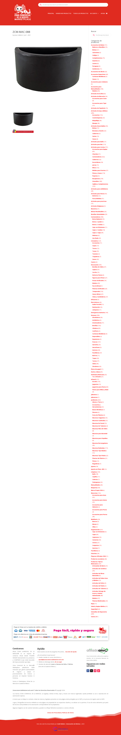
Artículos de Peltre (98, 583)
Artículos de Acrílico (97, 93)
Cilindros (95, 328)
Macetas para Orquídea (99, 438)
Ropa (92, 603)
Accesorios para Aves (99, 495)
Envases (93, 315)
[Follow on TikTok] (98, 670)
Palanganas (96, 482)
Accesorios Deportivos (98, 74)
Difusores (94, 299)
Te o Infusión (96, 376)
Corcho (94, 272)
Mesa (94, 167)
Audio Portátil (96, 304)
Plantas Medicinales (98, 601)
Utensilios (95, 181)
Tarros (94, 248)
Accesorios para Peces (99, 510)
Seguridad (94, 609)
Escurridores (96, 162)
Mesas (94, 524)
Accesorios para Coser (99, 98)
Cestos (94, 542)
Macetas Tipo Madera (99, 451)
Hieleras (95, 235)
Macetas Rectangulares (100, 443)
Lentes (94, 63)
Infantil (93, 379)
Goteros (95, 350)
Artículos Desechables (98, 126)
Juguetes (95, 384)
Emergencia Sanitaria (98, 312)
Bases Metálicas (97, 409)
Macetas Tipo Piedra (99, 455)
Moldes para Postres (99, 170)
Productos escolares (97, 559)
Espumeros (95, 339)
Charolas (95, 154)
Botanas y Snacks (98, 131)
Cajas (94, 534)
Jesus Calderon (18, 35)
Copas (94, 246)
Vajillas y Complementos (100, 184)
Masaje (94, 123)
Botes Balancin (97, 219)
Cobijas (94, 55)
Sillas (94, 527)
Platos (94, 461)
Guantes (95, 61)
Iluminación (96, 307)
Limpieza (94, 472)
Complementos (97, 58)
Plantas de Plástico (98, 458)
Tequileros (95, 256)
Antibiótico (95, 320)
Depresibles (96, 336)
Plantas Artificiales (98, 288)
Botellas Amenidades (98, 214)
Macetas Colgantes (98, 418)
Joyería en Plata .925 (97, 469)
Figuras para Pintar (98, 278)
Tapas (94, 358)
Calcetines (95, 52)
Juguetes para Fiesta (99, 387)
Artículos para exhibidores (99, 189)
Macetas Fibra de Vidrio (99, 429)
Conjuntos (95, 545)
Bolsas (94, 50)
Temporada (96, 291)
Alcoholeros (96, 317)
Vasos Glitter (96, 294)
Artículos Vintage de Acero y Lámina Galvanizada (98, 593)
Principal (51, 13)
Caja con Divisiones (98, 227)
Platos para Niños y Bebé (100, 389)
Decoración (94, 265)
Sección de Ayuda (71, 652)
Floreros (95, 412)
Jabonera (94, 394)
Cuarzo (93, 262)
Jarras (94, 165)
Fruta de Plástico (97, 415)
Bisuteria (94, 209)
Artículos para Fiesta (97, 193)
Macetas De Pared (98, 423)
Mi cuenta (93, 13)
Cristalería (94, 241)
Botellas (95, 325)
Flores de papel (96, 369)
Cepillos (94, 477)
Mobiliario (94, 519)
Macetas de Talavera (99, 426)
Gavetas (95, 548)
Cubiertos (95, 133)
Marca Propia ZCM (97, 490)
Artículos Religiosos (97, 206)
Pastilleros (95, 353)
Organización (95, 529)
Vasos (94, 79)
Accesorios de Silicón (97, 71)
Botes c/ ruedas (97, 224)
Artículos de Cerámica (99, 568)
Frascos (94, 342)
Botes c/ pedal (97, 222)
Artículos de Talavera (99, 588)
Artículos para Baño (97, 141)
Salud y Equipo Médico (98, 606)
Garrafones (96, 347)
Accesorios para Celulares (99, 82)
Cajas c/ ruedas (97, 230)
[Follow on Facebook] (88, 670)
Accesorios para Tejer (99, 103)
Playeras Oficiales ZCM (98, 556)
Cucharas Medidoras (98, 76)
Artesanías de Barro (98, 566)
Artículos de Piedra (98, 586)
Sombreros (95, 69)
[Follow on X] (91, 670)
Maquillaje (95, 120)
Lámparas (95, 310)
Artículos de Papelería (98, 108)
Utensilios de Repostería (99, 612)
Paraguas (95, 66)
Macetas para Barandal (99, 433)
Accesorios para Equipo (99, 149)
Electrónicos (95, 302)
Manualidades (95, 485)
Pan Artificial (96, 286)
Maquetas (94, 487)
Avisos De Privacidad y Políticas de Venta (60, 713)
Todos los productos (80, 13)
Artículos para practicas (98, 201)
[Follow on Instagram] (95, 670)
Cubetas (95, 479)
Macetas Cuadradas (98, 420)
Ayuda (103, 13)
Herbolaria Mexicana (97, 374)
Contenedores (96, 157)
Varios (94, 136)
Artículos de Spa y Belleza (99, 111)
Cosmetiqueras (97, 118)
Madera (94, 91)
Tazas (94, 251)
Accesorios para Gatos (99, 500)
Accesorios (95, 115)
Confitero (95, 331)
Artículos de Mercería (98, 96)
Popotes (95, 176)
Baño (94, 474)
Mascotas (94, 493)
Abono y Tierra (97, 402)
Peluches (94, 553)
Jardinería (94, 400)
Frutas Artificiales (98, 280)
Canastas (95, 540)
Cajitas (94, 269)
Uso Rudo (95, 238)
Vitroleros (95, 366)
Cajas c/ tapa (96, 233)
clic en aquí (58, 662)
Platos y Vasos (97, 173)
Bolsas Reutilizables (97, 211)
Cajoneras (95, 537)
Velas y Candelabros (98, 297)
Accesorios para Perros (99, 514)
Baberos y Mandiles (98, 47)
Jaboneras (94, 397)
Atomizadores (96, 323)
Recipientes (96, 178)
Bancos (94, 521)
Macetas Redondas (98, 448)
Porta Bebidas (96, 198)
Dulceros (95, 196)
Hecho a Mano (95, 372)
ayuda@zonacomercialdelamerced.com (51, 659)
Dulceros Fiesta (97, 275)
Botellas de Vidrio (98, 267)
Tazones (95, 254)
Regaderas (95, 464)
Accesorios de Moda (97, 45)
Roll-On (94, 355)
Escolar (94, 381)
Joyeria (93, 466)
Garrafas (95, 344)
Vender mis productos (63, 13)
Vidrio (94, 363)
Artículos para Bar (97, 144)
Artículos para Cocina (98, 147)
